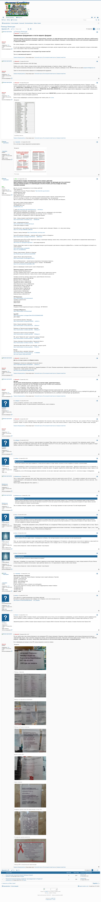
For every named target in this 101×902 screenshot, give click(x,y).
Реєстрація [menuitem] (98, 18)
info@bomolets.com (18, 206)
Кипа (3, 540)
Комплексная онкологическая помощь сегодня (19, 875)
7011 (8, 45)
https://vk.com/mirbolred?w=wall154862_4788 (24, 264)
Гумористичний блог (61, 57)
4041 (8, 189)
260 (8, 468)
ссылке (52, 97)
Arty (47, 892)
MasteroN (4, 41)
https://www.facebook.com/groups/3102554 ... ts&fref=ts (26, 321)
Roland (3, 621)
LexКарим (4, 407)
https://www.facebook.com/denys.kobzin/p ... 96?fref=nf (26, 342)
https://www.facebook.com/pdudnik (22, 248)
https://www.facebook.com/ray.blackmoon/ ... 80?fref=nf (26, 325)
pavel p (3, 602)
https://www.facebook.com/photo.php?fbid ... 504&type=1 (27, 334)
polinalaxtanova (9, 880)
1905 (8, 605)
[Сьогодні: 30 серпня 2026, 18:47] (98, 23)
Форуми (20, 17)
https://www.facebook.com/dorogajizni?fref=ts (24, 258)
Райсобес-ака (5, 484)
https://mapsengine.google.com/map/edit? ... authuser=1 (27, 364)
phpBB (46, 891)
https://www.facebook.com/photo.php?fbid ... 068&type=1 (27, 329)
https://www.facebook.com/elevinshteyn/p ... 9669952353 (27, 338)
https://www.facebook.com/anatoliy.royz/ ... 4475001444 (26, 219)
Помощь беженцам (8, 27)
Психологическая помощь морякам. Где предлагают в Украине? (24, 879)
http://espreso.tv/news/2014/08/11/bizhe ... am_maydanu (27, 600)
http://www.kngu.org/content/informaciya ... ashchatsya (30, 209)
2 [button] (95, 29)
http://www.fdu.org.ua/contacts (42, 191)
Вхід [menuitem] (95, 18)
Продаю (22, 876)
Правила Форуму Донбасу (19, 57)
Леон (3, 521)
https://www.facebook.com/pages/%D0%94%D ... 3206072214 (28, 236)
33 (7, 487)
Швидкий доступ (3, 18)
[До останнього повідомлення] (85, 874)
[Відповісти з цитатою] (97, 32)
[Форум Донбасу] (50, 8)
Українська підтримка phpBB (57, 895)
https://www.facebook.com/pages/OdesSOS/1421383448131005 (28, 315)
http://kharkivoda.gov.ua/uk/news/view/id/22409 (24, 253)
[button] (99, 29)
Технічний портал (38, 57)
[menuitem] (92, 17)
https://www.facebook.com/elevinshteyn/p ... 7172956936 (27, 352)
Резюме (24, 880)
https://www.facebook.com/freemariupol (23, 311)
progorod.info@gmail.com (89, 67)
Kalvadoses (8, 876)
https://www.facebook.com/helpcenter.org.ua (24, 223)
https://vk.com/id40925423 (20, 249)
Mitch (3, 186)
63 (7, 410)
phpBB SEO (53, 898)
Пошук (4, 19)
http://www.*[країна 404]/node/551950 (22, 354)
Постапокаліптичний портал (49, 57)
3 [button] (97, 29)
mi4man (3, 465)
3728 (8, 154)
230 (8, 543)
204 (8, 524)
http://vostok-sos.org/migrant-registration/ (23, 242)
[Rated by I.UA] (46, 889)
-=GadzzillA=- (4, 151)
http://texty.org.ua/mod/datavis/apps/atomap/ (24, 370)
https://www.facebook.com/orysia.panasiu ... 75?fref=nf (26, 347)
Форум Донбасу (10, 17)
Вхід (9, 19)
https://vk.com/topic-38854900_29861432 (23, 229)
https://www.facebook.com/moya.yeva (36, 232)
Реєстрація (14, 19)
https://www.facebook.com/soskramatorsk (23, 298)
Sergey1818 (82, 878)
